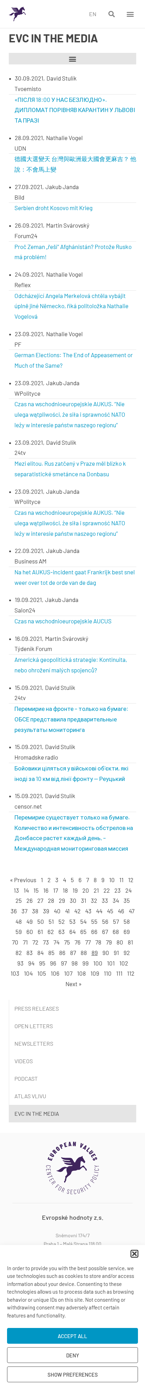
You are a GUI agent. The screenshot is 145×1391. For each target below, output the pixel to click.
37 (24, 910)
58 (127, 921)
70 (15, 942)
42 (77, 910)
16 (46, 890)
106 (55, 973)
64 (72, 931)
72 (35, 942)
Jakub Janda (62, 186)
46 (121, 910)
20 (85, 890)
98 (74, 963)
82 (18, 952)
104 (28, 973)
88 (84, 952)
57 (116, 921)
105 (41, 973)
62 (51, 931)
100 (97, 963)
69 (127, 931)
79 (109, 942)
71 (25, 942)
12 (130, 879)
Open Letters (33, 1026)
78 (98, 942)
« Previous (23, 879)
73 (46, 942)
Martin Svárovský (67, 225)
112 (130, 973)
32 (94, 900)
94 (31, 963)
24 (128, 890)
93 (20, 963)
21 (96, 890)
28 (51, 900)
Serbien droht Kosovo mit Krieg (53, 207)
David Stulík (61, 78)
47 (131, 910)
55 (94, 921)
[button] (134, 1253)
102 (123, 963)
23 (117, 890)
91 (116, 952)
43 (88, 910)
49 (29, 921)
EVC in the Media (36, 1113)
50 (40, 921)
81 (130, 942)
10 (112, 879)
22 (106, 890)
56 (105, 921)
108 (81, 973)
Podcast (26, 1078)
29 (62, 900)
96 (53, 963)
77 (88, 942)
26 (29, 900)
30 (73, 900)
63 (61, 931)
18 (65, 890)
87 (73, 952)
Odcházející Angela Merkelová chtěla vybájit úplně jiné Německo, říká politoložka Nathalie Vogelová (71, 306)
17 (55, 890)
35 (127, 900)
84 (40, 952)
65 (83, 931)
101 (111, 963)
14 (26, 890)
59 (18, 931)
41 (67, 910)
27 (40, 900)
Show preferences (73, 1374)
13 (16, 890)
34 (116, 900)
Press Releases (36, 1008)
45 (110, 910)
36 (14, 910)
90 (105, 952)
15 (36, 890)
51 (51, 921)
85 (51, 952)
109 (94, 973)
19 (75, 890)
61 (40, 931)
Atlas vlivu (30, 1096)
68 (116, 931)
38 (35, 910)
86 (62, 952)
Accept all (72, 1336)
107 (68, 973)
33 (105, 900)
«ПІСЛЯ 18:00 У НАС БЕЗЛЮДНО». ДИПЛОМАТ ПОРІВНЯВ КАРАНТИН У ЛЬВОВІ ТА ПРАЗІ (74, 110)
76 (78, 942)
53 (72, 921)
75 (67, 942)
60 (29, 931)
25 (18, 900)
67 (105, 931)
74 (56, 942)
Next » (73, 983)
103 (15, 973)
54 (83, 921)
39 (46, 910)
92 (127, 952)
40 (57, 910)
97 (64, 963)
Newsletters (33, 1043)
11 (121, 879)
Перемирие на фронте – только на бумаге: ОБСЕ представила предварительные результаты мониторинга (71, 719)
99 (85, 963)
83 (29, 952)
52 (61, 921)
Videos (23, 1061)
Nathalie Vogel (64, 137)
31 (83, 900)
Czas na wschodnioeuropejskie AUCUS (63, 620)
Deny (72, 1355)
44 (99, 910)
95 (42, 963)
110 (108, 973)
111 (119, 973)
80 (119, 942)
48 (18, 921)
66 (94, 931)
